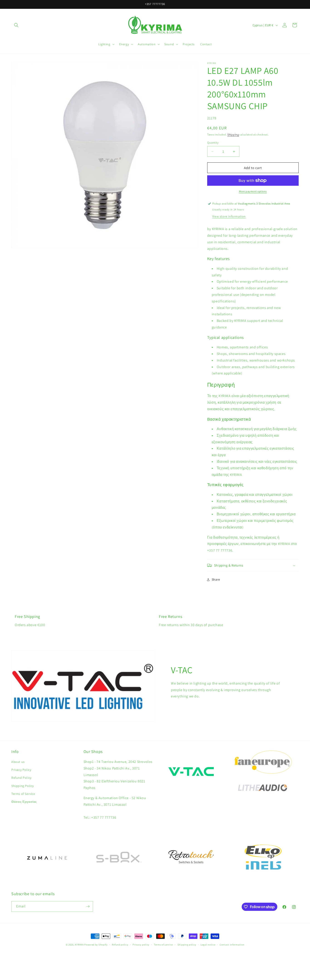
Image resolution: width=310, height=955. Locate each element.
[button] (16, 25)
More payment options (253, 191)
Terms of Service (23, 794)
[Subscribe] (88, 906)
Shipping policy (186, 944)
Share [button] (216, 579)
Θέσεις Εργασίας (24, 802)
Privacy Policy (21, 770)
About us (18, 762)
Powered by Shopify (96, 944)
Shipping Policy (22, 786)
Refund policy (120, 944)
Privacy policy (141, 944)
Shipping (233, 134)
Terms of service (163, 944)
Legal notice (208, 944)
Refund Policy (21, 778)
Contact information (232, 944)
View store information (229, 216)
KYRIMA (79, 944)
